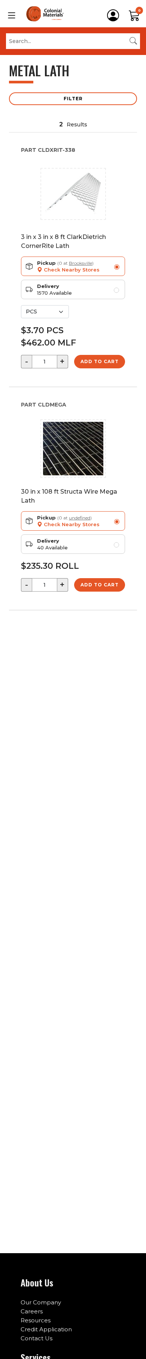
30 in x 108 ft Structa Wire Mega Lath (69, 496)
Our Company (41, 1302)
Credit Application (46, 1329)
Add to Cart (99, 361)
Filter (73, 98)
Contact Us (36, 1338)
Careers (32, 1311)
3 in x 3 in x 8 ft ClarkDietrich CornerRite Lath (63, 241)
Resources (36, 1320)
